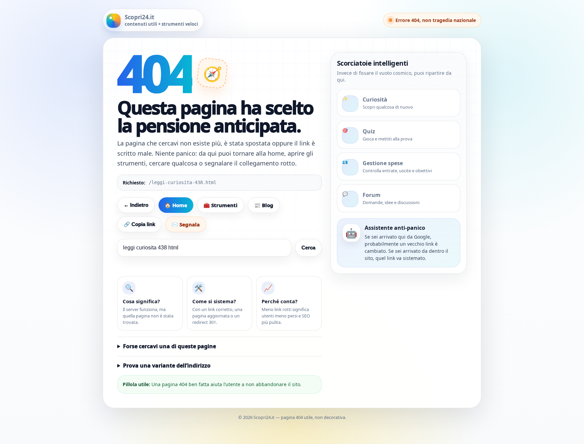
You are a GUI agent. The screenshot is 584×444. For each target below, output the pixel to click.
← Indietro (136, 205)
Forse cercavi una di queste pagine (169, 346)
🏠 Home (176, 205)
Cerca (308, 247)
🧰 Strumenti (220, 205)
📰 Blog (263, 205)
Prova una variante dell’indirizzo (167, 365)
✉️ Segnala (186, 224)
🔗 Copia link (139, 224)
